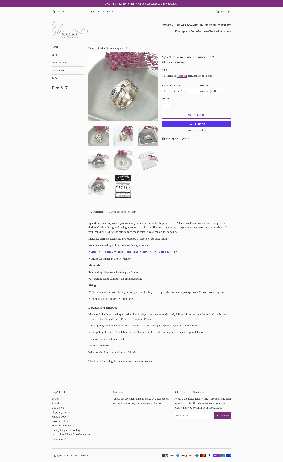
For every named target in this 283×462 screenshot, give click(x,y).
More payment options (196, 130)
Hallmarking (59, 438)
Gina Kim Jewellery (79, 455)
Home (55, 46)
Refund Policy (60, 416)
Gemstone (176, 85)
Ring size (166, 85)
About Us (57, 403)
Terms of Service (61, 425)
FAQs (55, 78)
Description (97, 211)
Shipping (182, 75)
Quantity (166, 98)
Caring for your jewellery (122, 211)
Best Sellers (58, 70)
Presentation (204, 85)
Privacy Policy (60, 421)
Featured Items (60, 62)
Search (55, 398)
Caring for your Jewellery (66, 430)
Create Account (106, 11)
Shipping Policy (142, 318)
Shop (68, 54)
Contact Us (58, 407)
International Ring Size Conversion (71, 434)
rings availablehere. (128, 352)
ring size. (220, 292)
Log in (91, 11)
